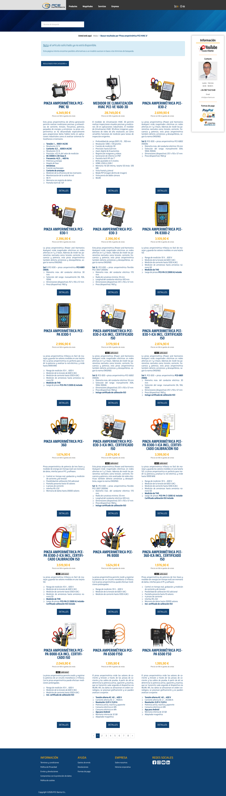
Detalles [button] (64, 191)
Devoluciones (83, 767)
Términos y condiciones (49, 762)
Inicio (95, 35)
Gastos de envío (84, 762)
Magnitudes (88, 6)
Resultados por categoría (54, 63)
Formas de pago (84, 771)
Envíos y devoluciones (49, 771)
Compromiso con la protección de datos (56, 776)
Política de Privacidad (48, 767)
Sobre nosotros (121, 762)
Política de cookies (47, 780)
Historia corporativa (123, 767)
